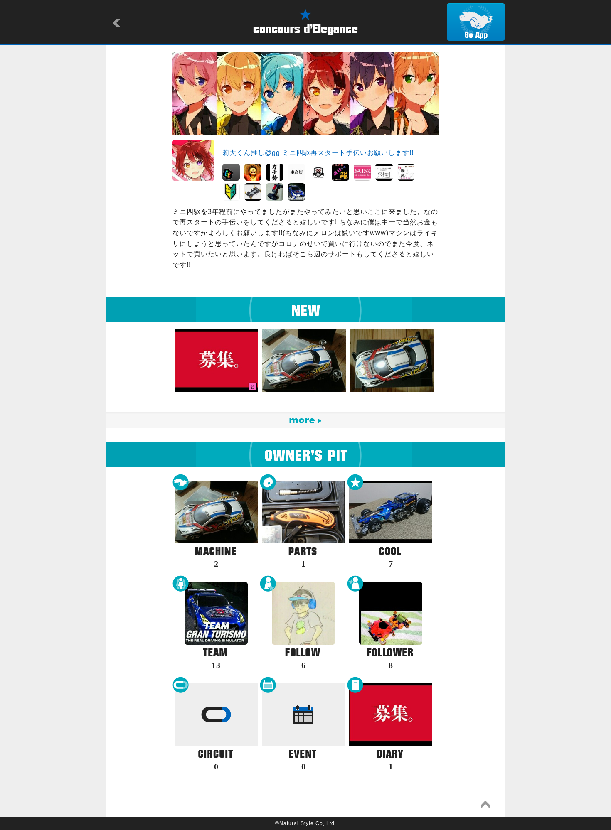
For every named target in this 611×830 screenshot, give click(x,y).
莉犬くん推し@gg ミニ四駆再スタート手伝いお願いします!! (318, 152)
